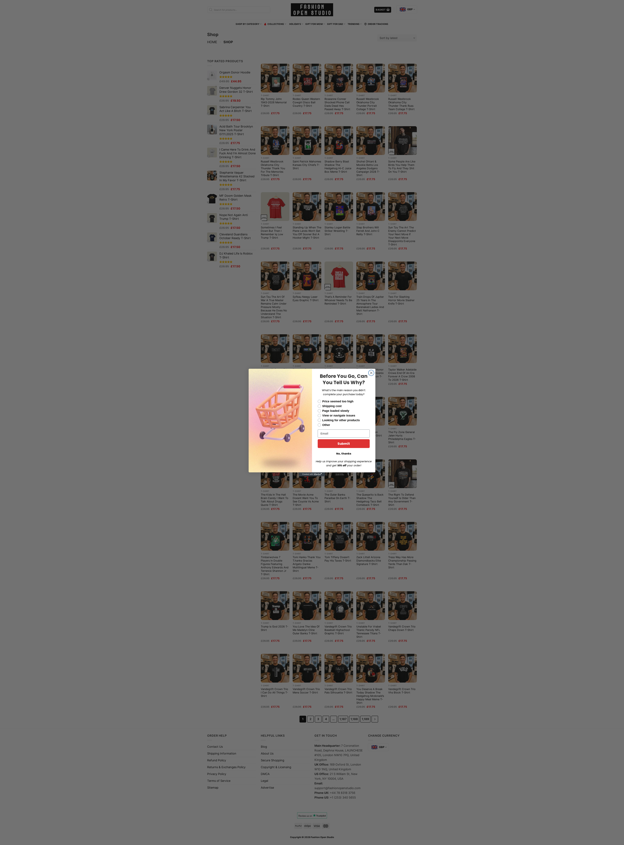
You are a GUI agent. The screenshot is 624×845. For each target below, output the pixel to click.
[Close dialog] (371, 373)
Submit (344, 443)
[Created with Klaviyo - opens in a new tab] (312, 474)
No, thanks (343, 453)
